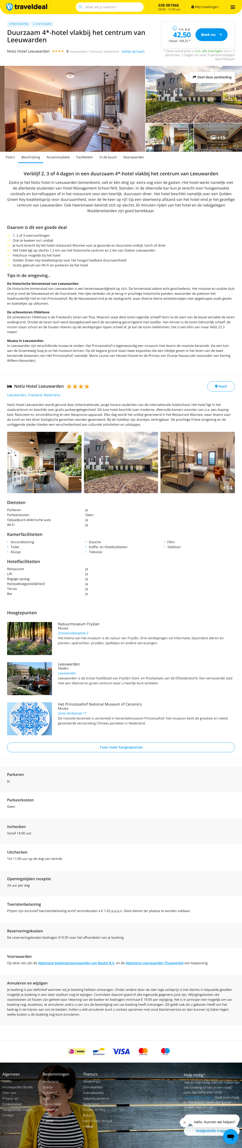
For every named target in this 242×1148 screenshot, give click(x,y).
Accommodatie (58, 157)
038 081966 (168, 5)
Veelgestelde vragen (17, 1109)
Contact (8, 1115)
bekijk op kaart (133, 51)
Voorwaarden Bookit (17, 1087)
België (47, 1115)
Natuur (88, 1115)
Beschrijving (31, 157)
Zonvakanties (93, 1087)
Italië (46, 1098)
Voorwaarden (133, 157)
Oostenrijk (50, 1109)
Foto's (10, 157)
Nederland (50, 1081)
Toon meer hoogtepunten (121, 747)
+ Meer (48, 1121)
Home (6, 1081)
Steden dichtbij (94, 1109)
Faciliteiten (84, 157)
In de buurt (108, 157)
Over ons (9, 1093)
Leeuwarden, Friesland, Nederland (33, 395)
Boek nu (208, 34)
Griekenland (52, 1104)
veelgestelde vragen (198, 1097)
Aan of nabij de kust (97, 1121)
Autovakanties (93, 1093)
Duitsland (50, 1093)
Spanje (48, 1087)
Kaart (222, 386)
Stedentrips (91, 1081)
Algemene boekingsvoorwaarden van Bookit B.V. (76, 963)
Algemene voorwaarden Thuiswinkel (154, 963)
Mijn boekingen (206, 7)
